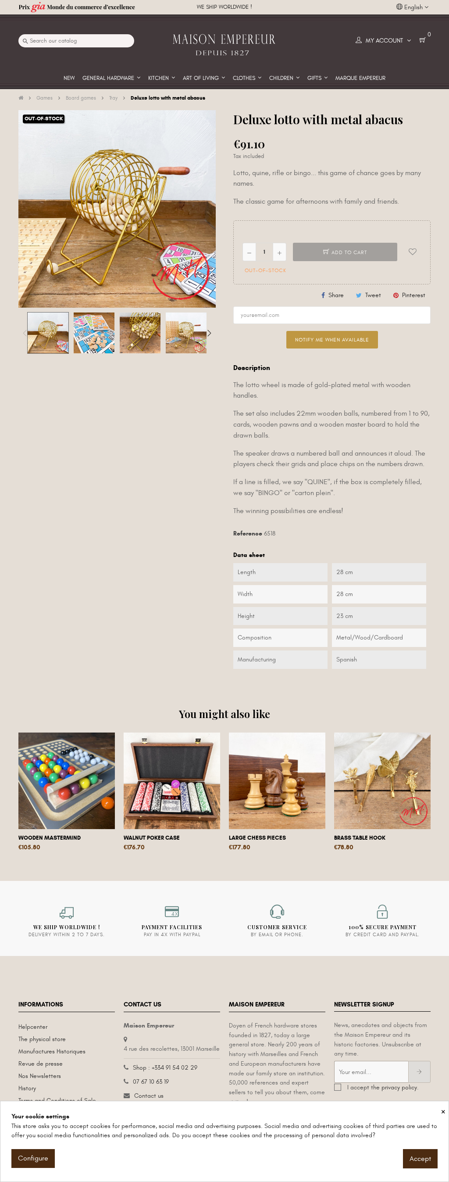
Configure (33, 1158)
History (27, 1088)
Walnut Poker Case (152, 837)
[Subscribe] (419, 1072)
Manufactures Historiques (52, 1051)
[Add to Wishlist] (412, 252)
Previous (25, 333)
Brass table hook (359, 837)
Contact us (149, 1095)
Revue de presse (40, 1063)
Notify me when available (332, 340)
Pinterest (413, 295)
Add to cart (348, 252)
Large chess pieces (257, 837)
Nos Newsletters (39, 1076)
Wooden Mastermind (49, 837)
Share (336, 295)
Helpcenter (32, 1027)
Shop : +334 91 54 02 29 (165, 1067)
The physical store (42, 1039)
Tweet (373, 295)
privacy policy (399, 1087)
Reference (247, 533)
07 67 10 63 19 (151, 1081)
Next (209, 333)
